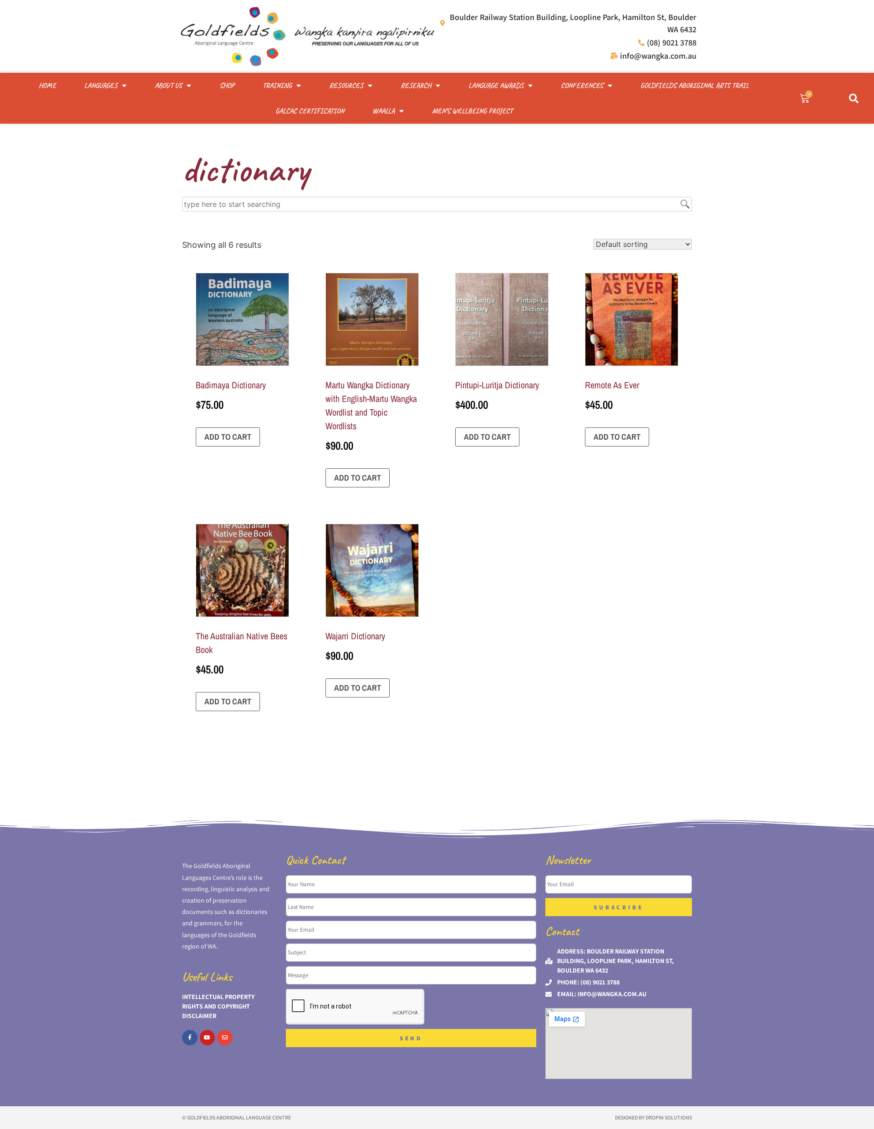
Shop (226, 85)
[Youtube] (207, 1037)
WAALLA (383, 110)
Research (416, 85)
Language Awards (495, 85)
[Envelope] (225, 1037)
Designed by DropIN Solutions (653, 1117)
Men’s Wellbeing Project (472, 110)
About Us (168, 85)
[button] (853, 98)
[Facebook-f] (190, 1037)
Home (47, 85)
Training (277, 85)
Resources (346, 85)
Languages (100, 85)
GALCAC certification (309, 110)
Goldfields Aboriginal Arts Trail (694, 85)
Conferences (582, 85)
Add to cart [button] (227, 436)
